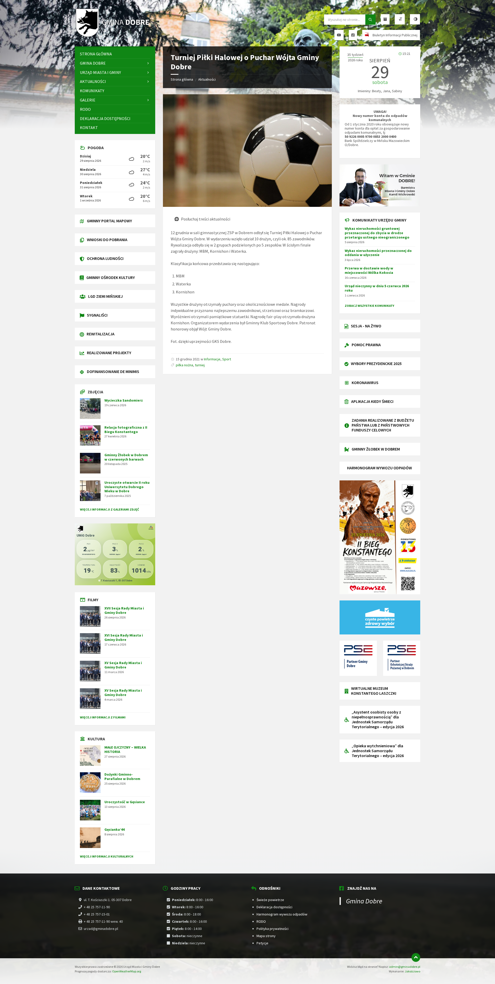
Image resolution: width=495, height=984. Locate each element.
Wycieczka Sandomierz (123, 400)
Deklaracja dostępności (274, 907)
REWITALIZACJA (100, 333)
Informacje (212, 359)
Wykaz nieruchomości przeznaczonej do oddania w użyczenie (378, 252)
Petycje (262, 943)
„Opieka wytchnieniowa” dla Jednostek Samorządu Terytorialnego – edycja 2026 (378, 750)
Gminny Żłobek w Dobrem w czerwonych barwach (126, 457)
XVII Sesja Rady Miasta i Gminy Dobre (124, 610)
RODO (261, 921)
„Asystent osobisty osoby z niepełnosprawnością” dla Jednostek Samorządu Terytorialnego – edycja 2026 (378, 719)
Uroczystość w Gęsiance (124, 802)
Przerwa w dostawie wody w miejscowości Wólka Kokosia (369, 270)
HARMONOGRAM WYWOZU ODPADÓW (379, 467)
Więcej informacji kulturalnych (106, 856)
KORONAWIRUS (365, 382)
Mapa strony (266, 936)
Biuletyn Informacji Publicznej (395, 35)
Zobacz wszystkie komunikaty (369, 306)
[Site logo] (113, 36)
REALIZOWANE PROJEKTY (109, 352)
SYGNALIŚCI (97, 315)
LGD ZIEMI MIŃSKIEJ (105, 296)
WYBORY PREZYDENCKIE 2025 (376, 363)
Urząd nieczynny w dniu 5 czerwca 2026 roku (377, 288)
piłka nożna (184, 365)
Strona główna (182, 79)
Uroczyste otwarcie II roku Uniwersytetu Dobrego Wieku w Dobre (127, 487)
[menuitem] (115, 53)
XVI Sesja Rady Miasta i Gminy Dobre (123, 637)
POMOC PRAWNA (366, 344)
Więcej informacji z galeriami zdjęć (109, 509)
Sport (226, 359)
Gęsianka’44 (114, 829)
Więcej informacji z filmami (103, 717)
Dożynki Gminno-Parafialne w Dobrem (122, 776)
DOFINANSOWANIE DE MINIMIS (113, 371)
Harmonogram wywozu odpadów (282, 914)
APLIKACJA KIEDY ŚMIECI (372, 401)
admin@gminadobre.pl (404, 967)
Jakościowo (412, 971)
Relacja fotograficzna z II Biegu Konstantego (125, 429)
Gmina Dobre (364, 901)
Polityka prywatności (272, 928)
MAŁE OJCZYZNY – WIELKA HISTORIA (125, 749)
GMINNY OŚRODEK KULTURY (110, 277)
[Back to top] (415, 957)
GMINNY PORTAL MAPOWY (109, 220)
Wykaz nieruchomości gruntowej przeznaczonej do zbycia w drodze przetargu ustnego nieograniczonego (377, 233)
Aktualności (207, 79)
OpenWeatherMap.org (126, 971)
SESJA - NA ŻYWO (366, 325)
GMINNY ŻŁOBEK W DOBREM (376, 449)
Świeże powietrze (270, 899)
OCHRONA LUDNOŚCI (105, 258)
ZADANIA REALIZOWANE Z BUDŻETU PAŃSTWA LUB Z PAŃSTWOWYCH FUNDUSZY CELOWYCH (383, 425)
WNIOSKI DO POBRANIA (107, 239)
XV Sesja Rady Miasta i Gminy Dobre (123, 664)
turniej (200, 365)
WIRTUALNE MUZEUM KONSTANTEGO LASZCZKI (373, 691)
